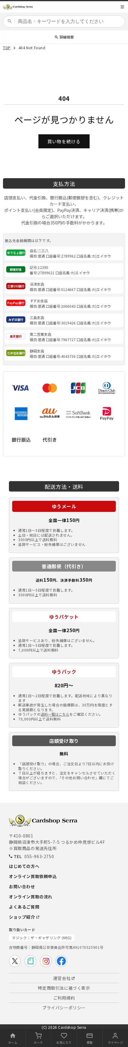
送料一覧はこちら (55, 714)
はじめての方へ (24, 866)
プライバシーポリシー (64, 1008)
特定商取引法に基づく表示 (64, 988)
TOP (7, 48)
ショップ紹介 (22, 917)
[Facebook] (61, 961)
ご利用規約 (64, 998)
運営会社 (62, 978)
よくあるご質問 (24, 907)
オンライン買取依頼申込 (33, 876)
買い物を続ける (64, 141)
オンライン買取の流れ (30, 897)
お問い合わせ (22, 886)
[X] (15, 961)
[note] (30, 961)
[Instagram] (46, 961)
